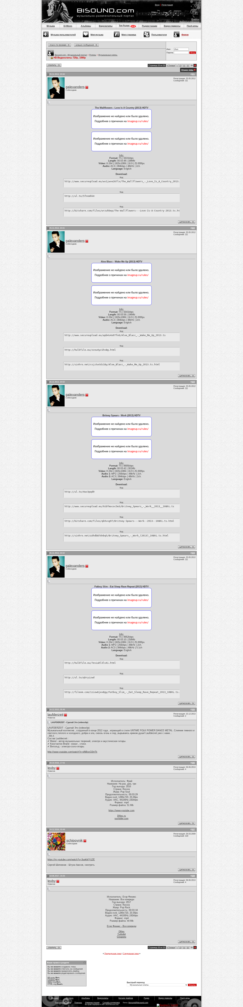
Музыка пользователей (63, 35)
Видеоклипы (105, 26)
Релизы (92, 55)
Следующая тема (131, 953)
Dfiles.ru (121, 815)
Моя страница (129, 35)
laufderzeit (55, 714)
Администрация (92, 1002)
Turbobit (121, 934)
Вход (157, 5)
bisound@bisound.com (138, 1002)
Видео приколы (172, 26)
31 (184, 65)
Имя (168, 49)
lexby (51, 768)
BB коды (51, 978)
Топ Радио (124, 25)
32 (188, 65)
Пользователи (159, 35)
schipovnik (74, 840)
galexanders (75, 87)
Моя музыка (97, 35)
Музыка (51, 26)
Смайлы (51, 980)
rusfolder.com (121, 818)
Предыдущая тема (112, 953)
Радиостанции (149, 26)
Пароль (170, 53)
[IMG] (49, 982)
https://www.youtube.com (121, 810)
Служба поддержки (111, 1002)
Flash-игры (192, 26)
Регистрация (167, 5)
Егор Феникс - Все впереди (121, 926)
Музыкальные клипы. (108, 55)
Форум (185, 35)
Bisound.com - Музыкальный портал (71, 55)
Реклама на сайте (63, 1002)
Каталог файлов (125, 998)
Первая (171, 65)
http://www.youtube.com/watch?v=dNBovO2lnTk (72, 751)
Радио (146, 998)
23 (180, 65)
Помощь (195, 19)
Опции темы (187, 70)
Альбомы (86, 26)
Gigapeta (121, 937)
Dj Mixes (68, 26)
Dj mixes (69, 998)
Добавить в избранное (189, 22)
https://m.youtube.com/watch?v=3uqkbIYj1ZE (71, 859)
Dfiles (122, 931)
